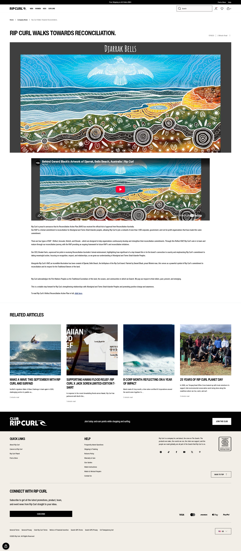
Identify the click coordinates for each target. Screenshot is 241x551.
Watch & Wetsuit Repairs (92, 471)
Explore (52, 8)
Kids (44, 8)
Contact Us (88, 476)
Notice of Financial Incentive (59, 530)
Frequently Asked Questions (93, 445)
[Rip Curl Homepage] (18, 8)
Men (31, 8)
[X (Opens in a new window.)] (192, 452)
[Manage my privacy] (5, 546)
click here (78, 293)
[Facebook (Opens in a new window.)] (176, 452)
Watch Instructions (90, 467)
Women (38, 8)
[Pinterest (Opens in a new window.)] (200, 452)
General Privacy (27, 530)
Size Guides (88, 462)
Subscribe (41, 514)
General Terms (14, 530)
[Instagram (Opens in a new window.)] (161, 452)
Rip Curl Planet (15, 454)
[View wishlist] (222, 9)
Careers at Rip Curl (16, 449)
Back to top (219, 474)
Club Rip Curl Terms (40, 530)
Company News (22, 20)
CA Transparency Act (107, 530)
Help (229, 2)
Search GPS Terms (77, 530)
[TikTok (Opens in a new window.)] (169, 452)
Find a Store (222, 2)
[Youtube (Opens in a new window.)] (184, 452)
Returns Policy (89, 454)
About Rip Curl (15, 445)
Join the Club (222, 421)
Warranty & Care (89, 458)
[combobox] (223, 531)
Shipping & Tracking (91, 449)
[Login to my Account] (216, 9)
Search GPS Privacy (91, 530)
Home (12, 20)
